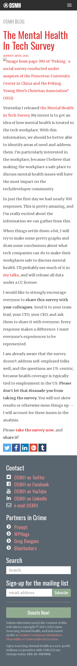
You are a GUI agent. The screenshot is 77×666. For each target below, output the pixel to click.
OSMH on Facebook (31, 484)
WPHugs (21, 534)
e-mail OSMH (26, 505)
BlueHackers (25, 548)
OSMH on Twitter (29, 477)
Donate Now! (38, 612)
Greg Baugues (26, 540)
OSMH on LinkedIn (30, 498)
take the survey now (35, 430)
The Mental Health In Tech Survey (35, 40)
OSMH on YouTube (30, 491)
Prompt (21, 527)
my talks (11, 275)
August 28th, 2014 (16, 55)
